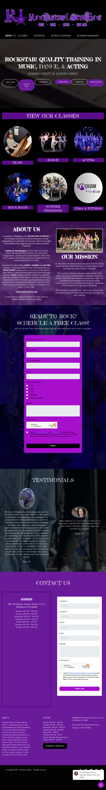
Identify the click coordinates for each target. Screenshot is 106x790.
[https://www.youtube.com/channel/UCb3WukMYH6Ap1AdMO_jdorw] (101, 770)
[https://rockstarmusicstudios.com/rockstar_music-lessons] (17, 141)
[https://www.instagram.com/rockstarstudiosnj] (85, 770)
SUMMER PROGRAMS (36, 398)
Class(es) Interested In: (34, 382)
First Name (63, 601)
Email (28, 371)
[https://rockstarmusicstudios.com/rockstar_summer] (52, 186)
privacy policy (56, 432)
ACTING (31, 392)
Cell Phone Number (33, 360)
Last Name (63, 612)
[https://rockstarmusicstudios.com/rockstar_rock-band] (17, 187)
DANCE (31, 389)
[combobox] (28, 365)
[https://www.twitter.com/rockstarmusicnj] (91, 770)
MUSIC (31, 385)
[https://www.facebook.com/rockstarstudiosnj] (80, 770)
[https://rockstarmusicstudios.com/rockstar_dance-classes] (52, 140)
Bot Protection (31, 419)
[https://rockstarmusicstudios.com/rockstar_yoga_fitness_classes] (88, 187)
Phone (62, 622)
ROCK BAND (33, 395)
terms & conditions (42, 432)
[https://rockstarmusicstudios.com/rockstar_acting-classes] (88, 140)
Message (29, 403)
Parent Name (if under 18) (34, 339)
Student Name (31, 350)
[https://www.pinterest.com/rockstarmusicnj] (96, 770)
